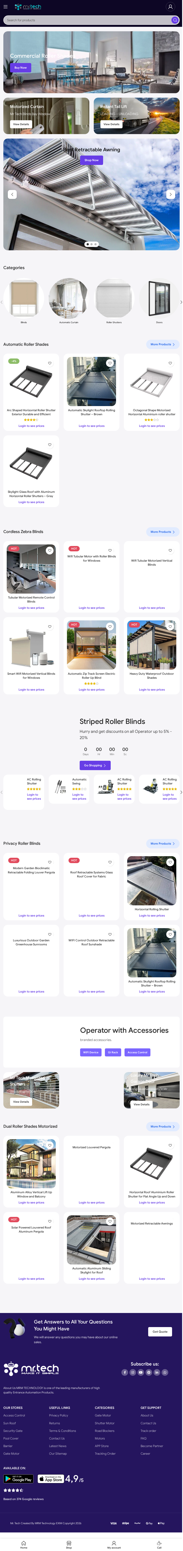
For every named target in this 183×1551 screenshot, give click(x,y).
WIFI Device (90, 1052)
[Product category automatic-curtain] (69, 302)
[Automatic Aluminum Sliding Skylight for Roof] (91, 1239)
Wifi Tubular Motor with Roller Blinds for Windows (91, 558)
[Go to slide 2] (91, 244)
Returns (54, 1423)
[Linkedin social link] (157, 1372)
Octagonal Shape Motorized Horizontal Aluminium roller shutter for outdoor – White (151, 414)
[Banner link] (91, 62)
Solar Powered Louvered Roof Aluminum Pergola (31, 1229)
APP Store (102, 1446)
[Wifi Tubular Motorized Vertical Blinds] (151, 550)
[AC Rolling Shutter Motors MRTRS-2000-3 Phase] (15, 792)
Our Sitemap (58, 1454)
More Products (161, 344)
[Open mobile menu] (5, 6)
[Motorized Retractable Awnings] (151, 1217)
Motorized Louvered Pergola (91, 1147)
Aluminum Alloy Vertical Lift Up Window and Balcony (31, 1194)
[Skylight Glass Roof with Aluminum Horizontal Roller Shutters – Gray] (31, 463)
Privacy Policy (58, 1415)
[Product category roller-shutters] (114, 302)
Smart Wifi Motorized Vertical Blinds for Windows (31, 676)
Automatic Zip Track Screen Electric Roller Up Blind (91, 676)
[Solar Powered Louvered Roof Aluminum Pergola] (31, 1219)
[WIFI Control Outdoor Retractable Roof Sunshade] (91, 932)
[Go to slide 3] (95, 244)
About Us (147, 1415)
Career (145, 1454)
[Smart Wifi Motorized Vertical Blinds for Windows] (31, 645)
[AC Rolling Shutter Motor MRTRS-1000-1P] (105, 786)
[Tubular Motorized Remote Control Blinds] (31, 569)
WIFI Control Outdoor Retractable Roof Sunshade (91, 942)
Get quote (160, 1332)
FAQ (144, 1438)
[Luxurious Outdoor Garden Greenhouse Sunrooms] (31, 932)
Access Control (137, 1052)
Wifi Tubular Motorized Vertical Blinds (151, 563)
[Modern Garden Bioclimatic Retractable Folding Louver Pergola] (31, 860)
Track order (148, 1431)
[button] (12, 194)
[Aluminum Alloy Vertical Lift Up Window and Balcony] (31, 1163)
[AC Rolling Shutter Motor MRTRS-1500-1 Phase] (150, 786)
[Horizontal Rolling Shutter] (151, 880)
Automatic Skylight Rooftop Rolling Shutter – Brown (91, 412)
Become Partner (152, 1446)
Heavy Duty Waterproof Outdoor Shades (152, 676)
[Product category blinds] (23, 302)
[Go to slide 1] (88, 244)
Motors (100, 1438)
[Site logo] (28, 6)
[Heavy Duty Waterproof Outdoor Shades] (151, 645)
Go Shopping (93, 765)
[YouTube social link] (140, 1372)
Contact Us (57, 1438)
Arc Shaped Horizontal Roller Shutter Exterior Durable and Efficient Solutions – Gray (31, 414)
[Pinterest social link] (149, 1372)
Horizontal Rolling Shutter (152, 909)
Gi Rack (113, 1052)
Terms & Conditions (62, 1431)
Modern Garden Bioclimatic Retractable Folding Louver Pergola (31, 870)
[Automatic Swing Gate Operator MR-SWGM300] (60, 786)
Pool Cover (11, 1438)
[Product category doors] (159, 302)
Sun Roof (9, 1423)
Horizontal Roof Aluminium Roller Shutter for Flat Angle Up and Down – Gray (151, 1196)
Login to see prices (31, 426)
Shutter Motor (104, 1423)
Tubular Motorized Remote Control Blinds (31, 599)
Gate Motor (11, 1454)
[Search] (175, 20)
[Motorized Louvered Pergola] (91, 1141)
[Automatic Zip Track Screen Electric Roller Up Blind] (91, 645)
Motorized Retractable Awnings (152, 1223)
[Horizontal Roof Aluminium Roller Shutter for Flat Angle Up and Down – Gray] (151, 1163)
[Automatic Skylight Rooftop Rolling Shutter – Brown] (91, 381)
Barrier (7, 1446)
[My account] (170, 6)
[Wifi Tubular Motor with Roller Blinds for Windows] (91, 548)
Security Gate (13, 1431)
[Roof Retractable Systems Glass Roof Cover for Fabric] (91, 862)
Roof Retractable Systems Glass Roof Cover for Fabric (91, 874)
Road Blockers (104, 1431)
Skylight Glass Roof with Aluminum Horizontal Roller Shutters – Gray (31, 494)
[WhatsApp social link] (165, 1372)
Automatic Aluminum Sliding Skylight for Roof (91, 1270)
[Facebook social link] (124, 1372)
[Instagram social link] (132, 1372)
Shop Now (92, 160)
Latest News (58, 1446)
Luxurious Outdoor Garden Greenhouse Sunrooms (31, 942)
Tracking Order (105, 1454)
